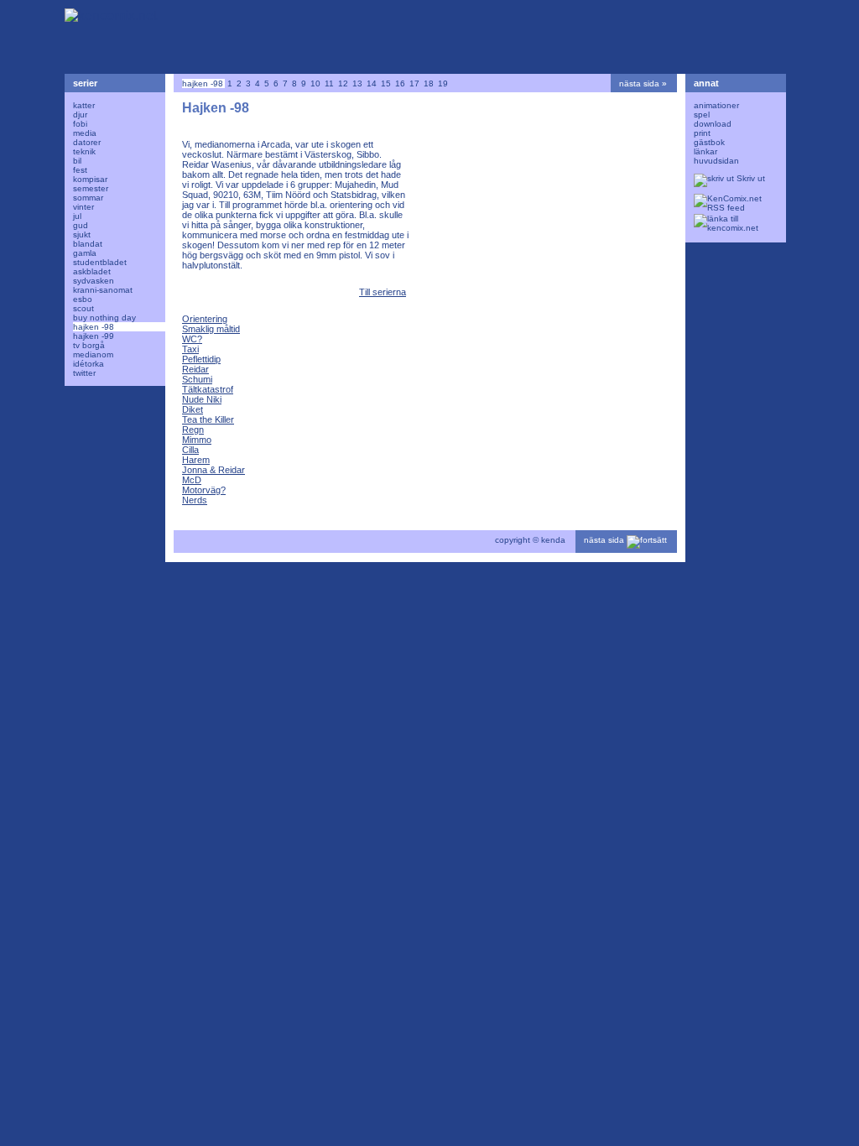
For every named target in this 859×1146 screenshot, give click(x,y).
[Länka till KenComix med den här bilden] (731, 224)
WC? (192, 339)
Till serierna (382, 292)
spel (702, 114)
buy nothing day (104, 317)
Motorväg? (204, 490)
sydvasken (93, 280)
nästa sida (605, 539)
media (84, 133)
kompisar (90, 179)
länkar (705, 151)
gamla (84, 253)
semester (90, 188)
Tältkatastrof (207, 389)
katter (84, 105)
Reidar (195, 369)
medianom (93, 354)
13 (357, 83)
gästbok (709, 142)
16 (400, 83)
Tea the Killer (208, 419)
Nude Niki (201, 399)
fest (80, 170)
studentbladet (100, 262)
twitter (84, 373)
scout (83, 308)
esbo (82, 299)
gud (80, 225)
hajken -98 (93, 326)
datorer (87, 142)
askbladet (92, 271)
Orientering (204, 319)
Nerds (194, 500)
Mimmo (196, 440)
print (702, 133)
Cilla (190, 450)
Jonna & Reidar (213, 470)
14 (372, 83)
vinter (83, 206)
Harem (196, 460)
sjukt (82, 234)
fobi (80, 123)
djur (80, 114)
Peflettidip (201, 359)
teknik (84, 151)
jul (77, 216)
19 (443, 83)
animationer (716, 105)
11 (329, 83)
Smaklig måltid (211, 329)
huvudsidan (716, 160)
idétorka (88, 363)
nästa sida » (643, 83)
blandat (87, 243)
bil (77, 160)
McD (191, 480)
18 (429, 83)
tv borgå (89, 345)
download (712, 123)
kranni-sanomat (103, 289)
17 (414, 83)
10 (315, 83)
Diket (192, 409)
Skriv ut (749, 178)
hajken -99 (93, 336)
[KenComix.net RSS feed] (731, 204)
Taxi (190, 349)
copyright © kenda (530, 539)
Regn (193, 430)
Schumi (197, 379)
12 (343, 83)
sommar (88, 197)
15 (386, 83)
